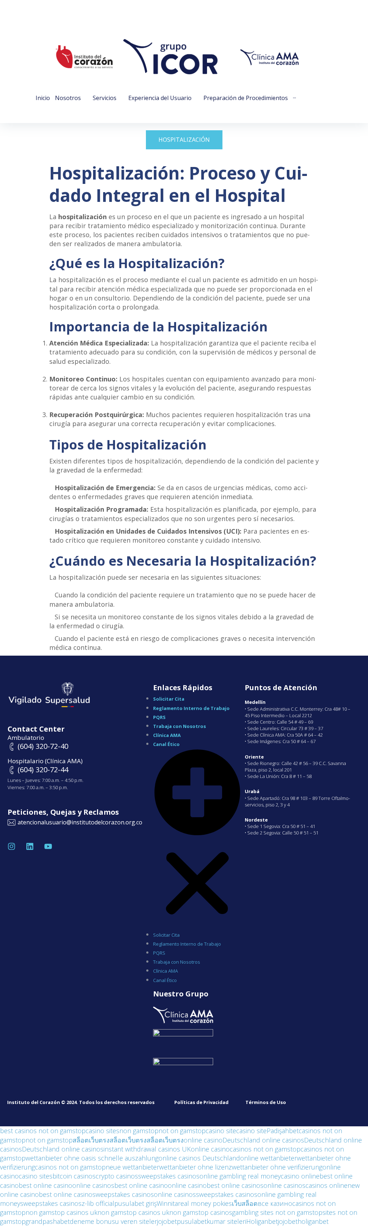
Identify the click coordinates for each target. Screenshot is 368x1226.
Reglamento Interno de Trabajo (191, 708)
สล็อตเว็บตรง (91, 1140)
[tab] (184, 139)
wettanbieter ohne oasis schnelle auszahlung (92, 1158)
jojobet (167, 1221)
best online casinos (235, 1185)
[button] (197, 838)
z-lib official (98, 1203)
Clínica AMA (167, 735)
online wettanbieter (268, 1158)
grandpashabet (48, 1221)
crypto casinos (117, 1176)
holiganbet (313, 1221)
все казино (275, 1203)
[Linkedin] (30, 846)
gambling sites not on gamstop (277, 1212)
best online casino (45, 1185)
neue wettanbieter (132, 1167)
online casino (203, 1140)
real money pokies (205, 1203)
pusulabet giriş (135, 1203)
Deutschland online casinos (263, 1140)
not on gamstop (182, 1130)
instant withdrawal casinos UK (147, 1149)
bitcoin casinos (74, 1176)
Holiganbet (262, 1221)
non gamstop (138, 1130)
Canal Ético (166, 744)
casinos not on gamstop (265, 1149)
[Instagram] (11, 846)
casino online (300, 1176)
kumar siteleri (226, 1221)
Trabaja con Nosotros (179, 726)
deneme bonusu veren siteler (113, 1221)
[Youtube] (48, 846)
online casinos (93, 1185)
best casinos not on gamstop (43, 1130)
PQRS (159, 717)
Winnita (167, 1203)
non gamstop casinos (200, 1212)
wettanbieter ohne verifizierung (277, 1167)
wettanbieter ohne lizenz (195, 1167)
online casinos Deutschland (199, 1158)
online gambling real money (240, 1176)
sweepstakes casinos (168, 1176)
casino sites (102, 1130)
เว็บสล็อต (245, 1203)
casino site (221, 1130)
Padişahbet (283, 1130)
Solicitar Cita (168, 699)
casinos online (326, 1185)
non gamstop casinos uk (61, 1212)
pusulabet (192, 1221)
